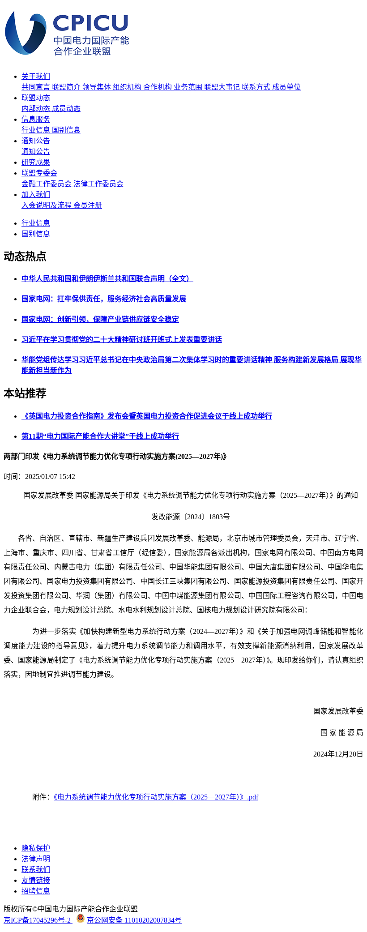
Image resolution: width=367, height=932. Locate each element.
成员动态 (66, 108)
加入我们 (35, 194)
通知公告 (35, 141)
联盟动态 (35, 98)
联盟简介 (67, 87)
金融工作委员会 (47, 184)
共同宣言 (36, 87)
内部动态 (36, 108)
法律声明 (35, 859)
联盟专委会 (39, 173)
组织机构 (128, 87)
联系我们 (35, 869)
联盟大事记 (223, 87)
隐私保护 (35, 848)
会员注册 (87, 205)
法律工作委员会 (98, 184)
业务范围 (189, 87)
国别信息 (66, 130)
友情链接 (35, 880)
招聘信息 (35, 891)
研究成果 (35, 162)
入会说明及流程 (47, 205)
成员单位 (286, 87)
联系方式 (257, 87)
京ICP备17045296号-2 (38, 920)
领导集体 (97, 87)
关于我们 (35, 76)
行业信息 (36, 130)
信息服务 (35, 119)
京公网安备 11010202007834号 (134, 920)
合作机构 (158, 87)
